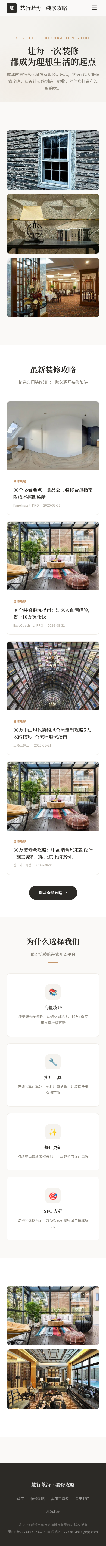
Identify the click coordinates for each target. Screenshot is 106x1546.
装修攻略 (37, 1498)
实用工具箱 (60, 1498)
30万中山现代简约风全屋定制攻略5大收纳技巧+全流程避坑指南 (52, 733)
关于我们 (82, 1498)
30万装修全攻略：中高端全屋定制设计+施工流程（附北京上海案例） (53, 853)
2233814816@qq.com (81, 1531)
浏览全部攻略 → (53, 892)
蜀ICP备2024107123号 (25, 1531)
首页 (20, 1498)
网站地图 (53, 1511)
